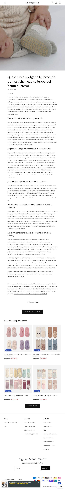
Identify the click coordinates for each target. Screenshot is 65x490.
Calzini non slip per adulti (30, 434)
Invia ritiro (46, 449)
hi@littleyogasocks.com (10, 422)
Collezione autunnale (29, 430)
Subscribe (45, 468)
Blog (45, 430)
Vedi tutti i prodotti (29, 422)
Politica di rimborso (49, 441)
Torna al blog (33, 302)
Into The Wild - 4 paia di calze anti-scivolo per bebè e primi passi (46, 355)
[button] (5, 3)
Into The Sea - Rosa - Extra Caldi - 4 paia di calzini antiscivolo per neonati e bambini (45, 396)
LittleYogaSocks (49, 486)
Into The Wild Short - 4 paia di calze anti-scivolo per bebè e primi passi (17, 355)
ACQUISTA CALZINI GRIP (32, 311)
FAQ (5, 426)
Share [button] (11, 93)
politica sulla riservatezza (50, 434)
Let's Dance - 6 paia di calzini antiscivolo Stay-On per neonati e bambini (16, 396)
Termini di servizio (48, 438)
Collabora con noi (48, 426)
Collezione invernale (29, 426)
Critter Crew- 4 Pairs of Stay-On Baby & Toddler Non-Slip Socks (19, 483)
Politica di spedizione (49, 445)
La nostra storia (48, 422)
